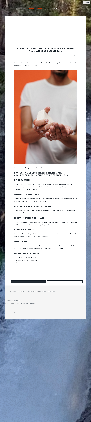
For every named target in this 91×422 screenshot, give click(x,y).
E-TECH (43, 323)
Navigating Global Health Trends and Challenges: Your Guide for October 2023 (45, 49)
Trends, (35, 291)
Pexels (43, 168)
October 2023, (27, 291)
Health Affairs (19, 263)
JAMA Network (40, 236)
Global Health (16, 300)
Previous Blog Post (28, 281)
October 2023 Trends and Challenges (24, 303)
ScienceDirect (39, 213)
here (48, 201)
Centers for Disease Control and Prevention (27, 257)
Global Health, (19, 291)
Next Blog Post (64, 281)
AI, (32, 291)
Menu (87, 2)
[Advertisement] (45, 28)
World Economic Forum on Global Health (27, 260)
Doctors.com (45, 8)
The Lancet (51, 225)
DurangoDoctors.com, (49, 291)
